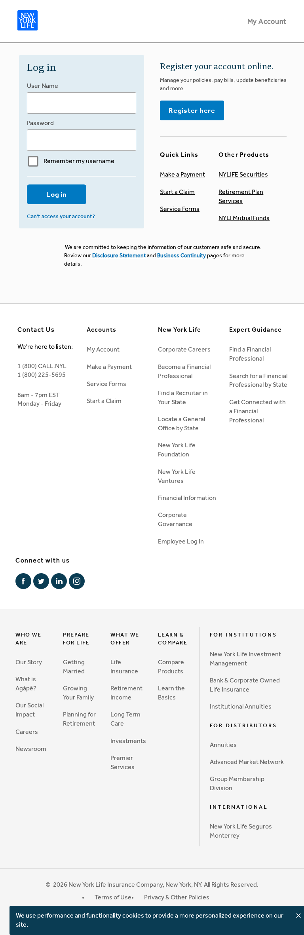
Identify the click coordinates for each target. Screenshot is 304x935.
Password (40, 123)
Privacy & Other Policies (176, 897)
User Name (42, 85)
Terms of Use (113, 897)
